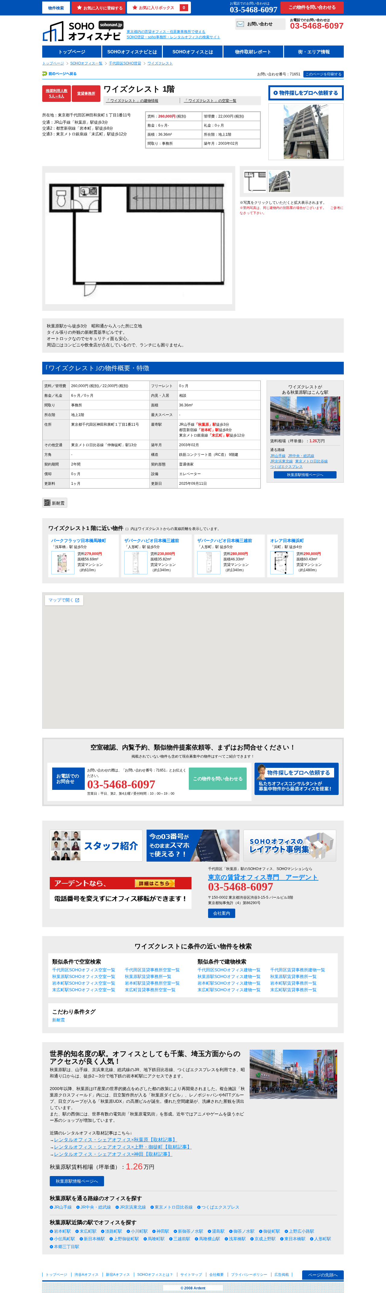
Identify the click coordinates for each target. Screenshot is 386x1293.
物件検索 (56, 8)
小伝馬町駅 (64, 1238)
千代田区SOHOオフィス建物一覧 (229, 969)
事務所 (76, 405)
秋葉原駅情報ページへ (305, 475)
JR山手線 (278, 456)
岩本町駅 (62, 1231)
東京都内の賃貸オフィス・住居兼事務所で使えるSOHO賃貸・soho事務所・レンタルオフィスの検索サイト (173, 34)
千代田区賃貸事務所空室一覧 (152, 969)
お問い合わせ (260, 23)
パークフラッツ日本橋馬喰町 (78, 540)
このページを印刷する (323, 74)
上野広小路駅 (301, 1231)
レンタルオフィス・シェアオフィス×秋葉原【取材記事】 (115, 1139)
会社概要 (216, 1275)
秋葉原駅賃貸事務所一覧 (148, 976)
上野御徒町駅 (126, 1238)
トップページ (71, 51)
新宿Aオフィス (118, 1275)
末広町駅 (88, 1231)
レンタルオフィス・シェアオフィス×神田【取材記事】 (113, 1154)
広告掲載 (281, 1275)
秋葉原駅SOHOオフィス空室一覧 (83, 976)
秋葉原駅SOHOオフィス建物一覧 (229, 976)
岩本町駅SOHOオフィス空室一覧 (83, 983)
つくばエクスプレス (286, 467)
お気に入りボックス (162, 7)
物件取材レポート (253, 51)
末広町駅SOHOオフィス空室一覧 (83, 989)
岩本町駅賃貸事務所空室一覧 (152, 983)
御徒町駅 (271, 1231)
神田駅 (163, 1231)
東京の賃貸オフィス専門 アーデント (263, 877)
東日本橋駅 (294, 1238)
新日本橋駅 (94, 1238)
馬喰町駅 (156, 1238)
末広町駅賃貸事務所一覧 (293, 989)
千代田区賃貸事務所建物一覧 (297, 969)
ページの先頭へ (323, 1275)
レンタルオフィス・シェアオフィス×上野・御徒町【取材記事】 (123, 1147)
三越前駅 (181, 1238)
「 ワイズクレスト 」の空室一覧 (210, 101)
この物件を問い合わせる (312, 7)
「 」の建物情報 (132, 101)
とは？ (155, 1275)
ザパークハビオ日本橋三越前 (151, 540)
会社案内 (221, 913)
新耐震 (58, 1019)
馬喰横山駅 (209, 1238)
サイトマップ (191, 1275)
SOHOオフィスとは (192, 51)
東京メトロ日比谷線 (311, 461)
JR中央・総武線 (301, 456)
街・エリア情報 (314, 51)
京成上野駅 (265, 1238)
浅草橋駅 (237, 1238)
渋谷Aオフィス (86, 1275)
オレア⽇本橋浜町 (287, 540)
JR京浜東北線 (281, 461)
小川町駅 (139, 1231)
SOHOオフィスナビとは (132, 51)
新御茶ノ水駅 (190, 1231)
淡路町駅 (113, 1231)
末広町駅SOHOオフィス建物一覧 (229, 989)
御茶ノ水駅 (244, 1231)
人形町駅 (322, 1238)
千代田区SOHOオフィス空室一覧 (83, 969)
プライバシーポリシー (249, 1275)
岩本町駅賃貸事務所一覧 (293, 983)
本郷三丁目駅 (66, 1246)
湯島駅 (218, 1231)
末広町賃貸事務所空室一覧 (150, 989)
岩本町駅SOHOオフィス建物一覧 (229, 983)
